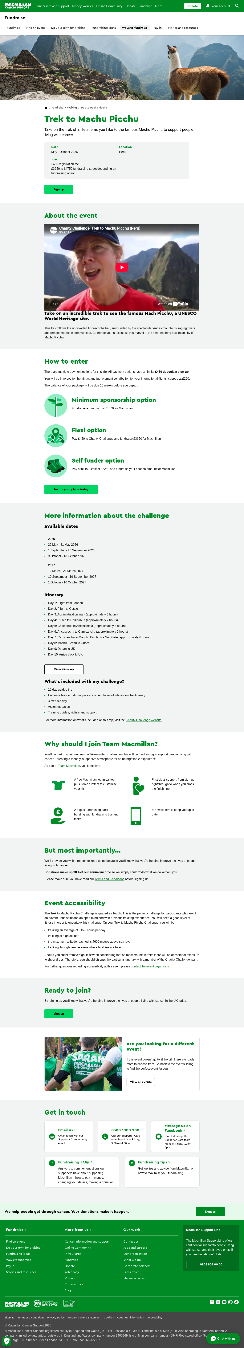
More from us (76, 1230)
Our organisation (135, 1253)
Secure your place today (71, 489)
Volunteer (72, 1278)
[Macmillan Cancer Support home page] (46, 108)
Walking (72, 107)
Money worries (82, 6)
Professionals (74, 1284)
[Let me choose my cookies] (6, 1341)
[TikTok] (236, 1303)
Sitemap (9, 1317)
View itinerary (64, 669)
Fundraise (145, 6)
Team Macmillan (69, 765)
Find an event (35, 27)
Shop (68, 1290)
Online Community (109, 6)
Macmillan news (135, 1278)
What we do (132, 1259)
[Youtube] (224, 1303)
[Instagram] (230, 1303)
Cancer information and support (87, 1241)
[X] (218, 1303)
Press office (132, 1272)
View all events (141, 1082)
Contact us (131, 1241)
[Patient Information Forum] (69, 1304)
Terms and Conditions (109, 879)
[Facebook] (212, 1303)
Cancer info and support (52, 6)
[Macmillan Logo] (18, 6)
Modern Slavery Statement (84, 1317)
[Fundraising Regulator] (46, 1304)
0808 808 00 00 (211, 1264)
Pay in (157, 27)
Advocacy (72, 1272)
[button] (234, 6)
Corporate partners (137, 1266)
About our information (130, 1317)
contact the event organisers (150, 966)
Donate (131, 6)
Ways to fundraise (134, 27)
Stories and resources (183, 27)
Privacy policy (56, 1317)
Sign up (59, 189)
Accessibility (154, 1317)
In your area (73, 1253)
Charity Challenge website (143, 720)
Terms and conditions (31, 1317)
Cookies (109, 1317)
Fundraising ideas (104, 27)
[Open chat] (223, 1338)
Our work (131, 1230)
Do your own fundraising (68, 27)
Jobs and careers (135, 1247)
